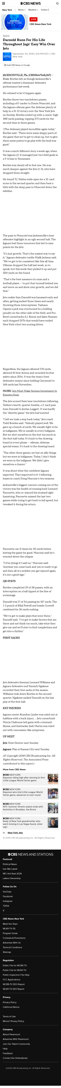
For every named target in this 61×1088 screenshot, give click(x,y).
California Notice (11, 1007)
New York (7, 10)
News (21, 10)
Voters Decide (48, 10)
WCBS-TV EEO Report (14, 984)
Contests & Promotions (14, 938)
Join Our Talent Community (16, 1044)
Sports (6, 35)
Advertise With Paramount (16, 1039)
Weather (32, 10)
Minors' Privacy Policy (13, 1021)
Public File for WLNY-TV (14, 970)
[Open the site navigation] (11, 3)
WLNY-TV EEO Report (13, 989)
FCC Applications (11, 979)
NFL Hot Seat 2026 (12, 874)
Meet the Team (10, 924)
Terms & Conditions (12, 947)
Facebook (8, 896)
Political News (10, 864)
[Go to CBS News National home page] (30, 3)
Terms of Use (9, 1016)
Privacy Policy (9, 1002)
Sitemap (7, 952)
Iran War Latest (10, 869)
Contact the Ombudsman (15, 1058)
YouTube (7, 892)
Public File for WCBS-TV (15, 965)
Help (5, 1049)
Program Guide (10, 933)
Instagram (7, 901)
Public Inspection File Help (16, 975)
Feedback (8, 1053)
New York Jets (15, 832)
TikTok (6, 906)
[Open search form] (57, 3)
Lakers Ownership (12, 878)
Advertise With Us (12, 943)
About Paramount (11, 1034)
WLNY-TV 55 (9, 928)
